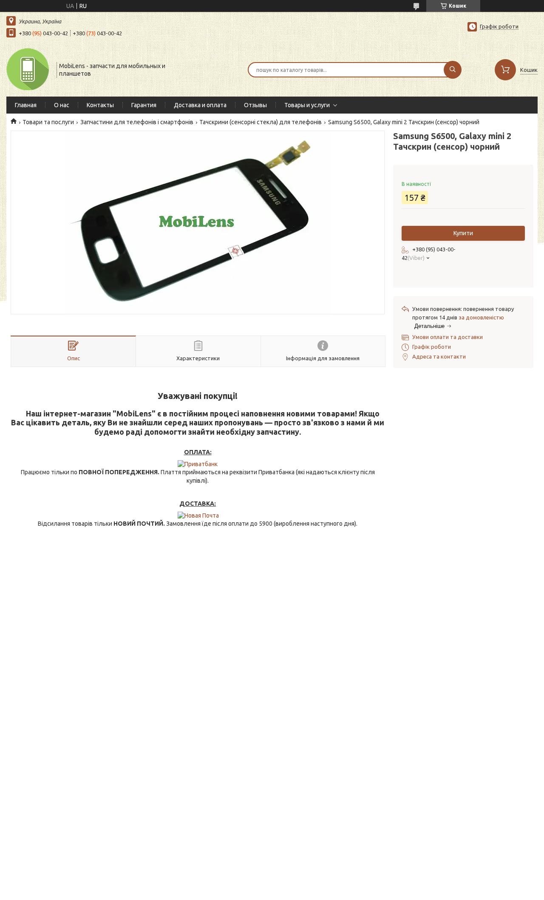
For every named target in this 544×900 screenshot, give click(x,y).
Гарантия (143, 105)
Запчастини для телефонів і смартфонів (136, 122)
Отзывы (255, 105)
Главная (26, 105)
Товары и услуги (307, 105)
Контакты (100, 105)
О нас (61, 105)
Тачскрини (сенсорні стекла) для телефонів (260, 122)
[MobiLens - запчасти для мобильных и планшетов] (27, 69)
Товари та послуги (48, 122)
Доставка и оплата (200, 105)
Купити (463, 233)
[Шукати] (453, 70)
